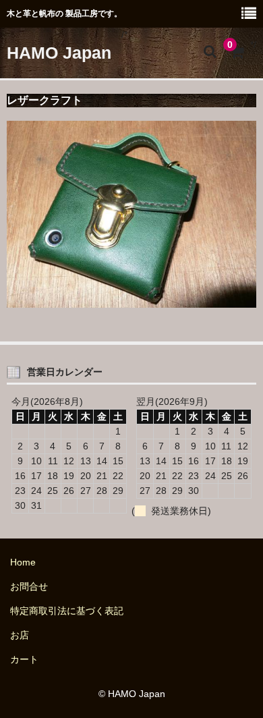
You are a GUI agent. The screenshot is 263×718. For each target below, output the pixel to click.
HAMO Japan (59, 52)
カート (24, 659)
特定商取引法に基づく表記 (66, 610)
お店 (19, 635)
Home (23, 562)
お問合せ (29, 586)
